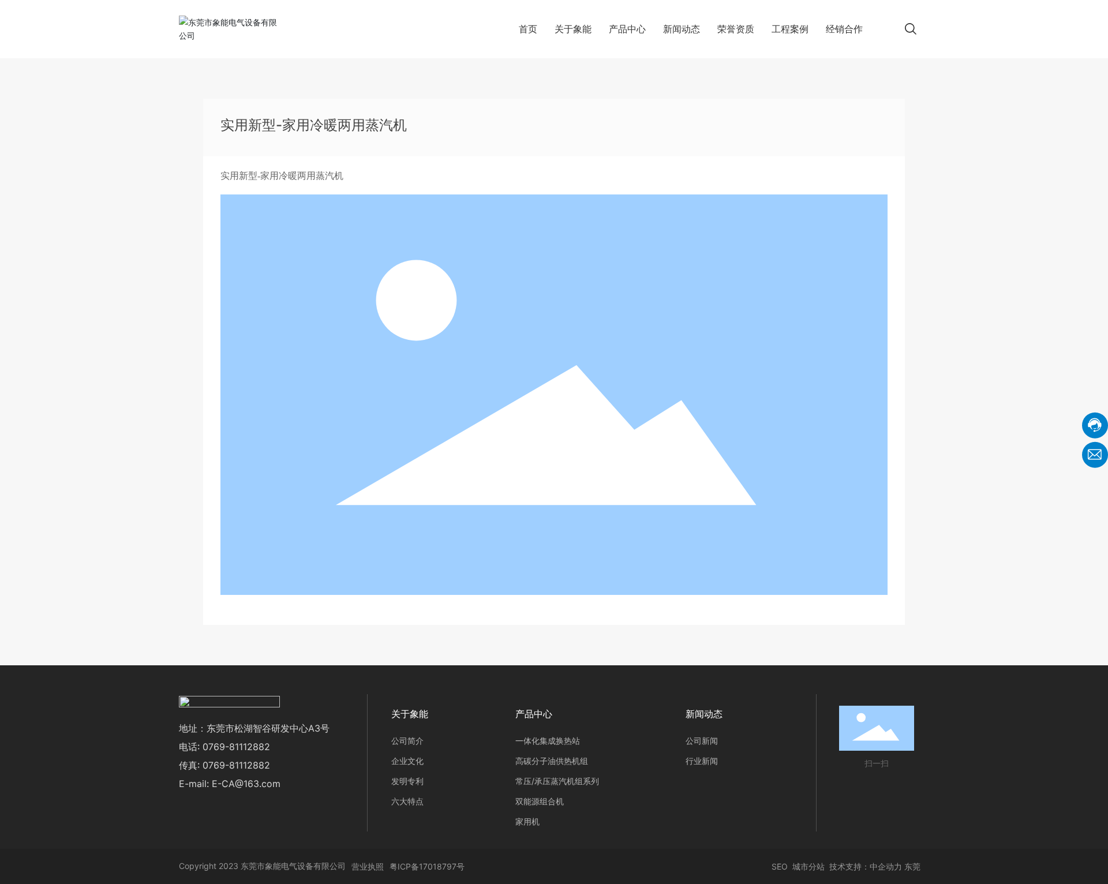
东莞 (912, 866)
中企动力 (886, 866)
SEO (778, 866)
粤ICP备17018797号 (427, 866)
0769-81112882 (236, 746)
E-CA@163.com (246, 783)
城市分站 (808, 866)
